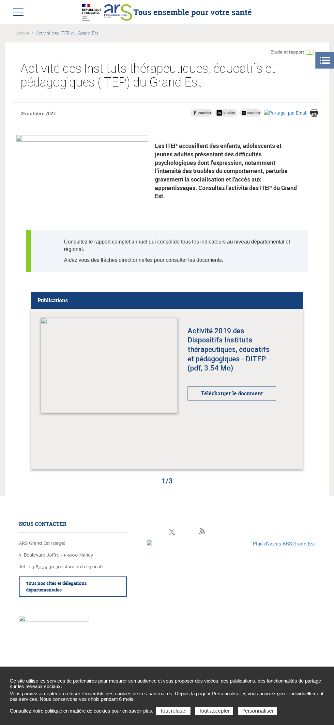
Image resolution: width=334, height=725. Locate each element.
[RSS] (202, 531)
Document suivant (312, 389)
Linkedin (151, 531)
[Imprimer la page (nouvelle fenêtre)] (314, 113)
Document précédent (21, 389)
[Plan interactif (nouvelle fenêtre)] (231, 580)
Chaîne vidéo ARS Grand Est (192, 531)
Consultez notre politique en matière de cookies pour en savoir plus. (82, 711)
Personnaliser (257, 711)
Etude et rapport (287, 52)
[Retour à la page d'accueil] (118, 11)
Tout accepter (214, 711)
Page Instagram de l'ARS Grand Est (161, 531)
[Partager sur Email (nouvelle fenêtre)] (286, 112)
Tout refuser (173, 711)
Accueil (23, 33)
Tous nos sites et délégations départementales (56, 586)
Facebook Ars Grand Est (181, 531)
